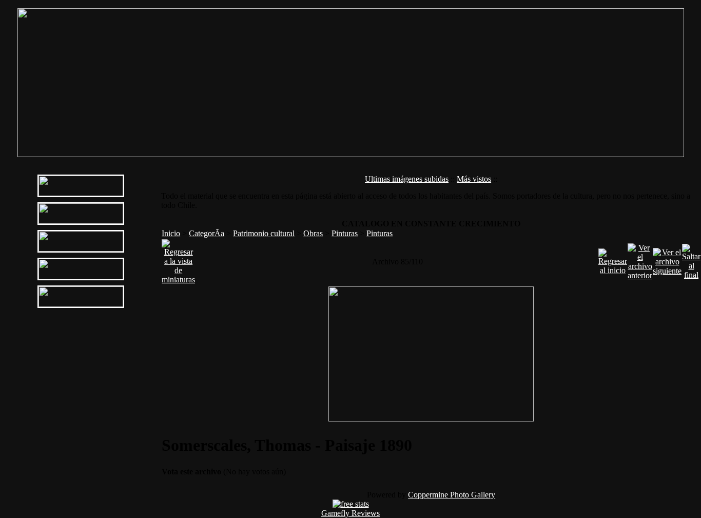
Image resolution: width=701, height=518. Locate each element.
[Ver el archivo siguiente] (667, 259)
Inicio (171, 233)
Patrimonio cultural (264, 233)
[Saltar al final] (691, 259)
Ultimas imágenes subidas (407, 179)
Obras (313, 233)
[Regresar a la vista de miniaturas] (178, 259)
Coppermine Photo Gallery (451, 494)
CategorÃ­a (206, 233)
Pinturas (345, 233)
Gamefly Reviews (350, 513)
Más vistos (474, 179)
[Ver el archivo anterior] (640, 259)
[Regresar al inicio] (612, 259)
